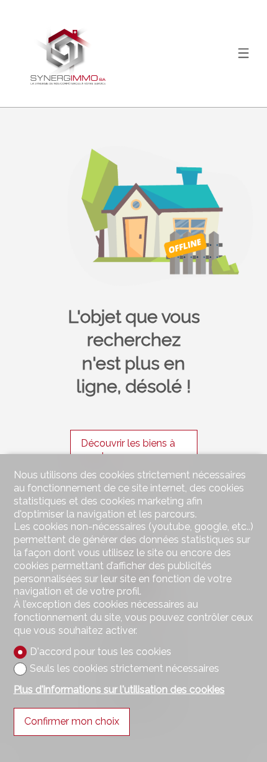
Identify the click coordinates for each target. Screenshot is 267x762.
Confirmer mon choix (71, 721)
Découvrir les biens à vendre (128, 449)
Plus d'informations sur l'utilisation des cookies (119, 689)
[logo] (68, 54)
